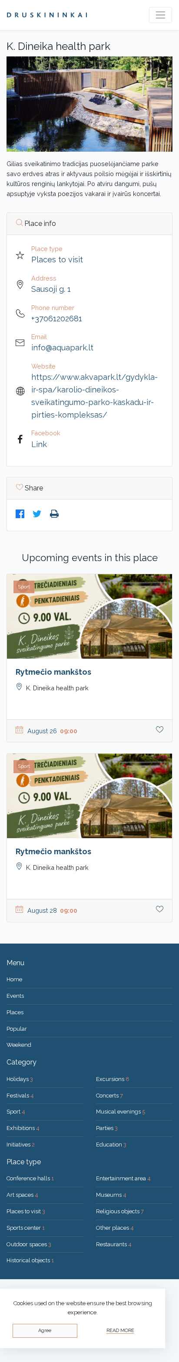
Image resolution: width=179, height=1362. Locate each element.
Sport (16, 1111)
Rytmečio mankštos (53, 671)
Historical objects (30, 1260)
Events (15, 996)
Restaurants (114, 1244)
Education (111, 1144)
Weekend (19, 1045)
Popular (17, 1029)
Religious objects (120, 1211)
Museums (111, 1195)
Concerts (109, 1095)
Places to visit (57, 259)
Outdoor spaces (29, 1244)
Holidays (20, 1079)
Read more (120, 1330)
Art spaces (22, 1195)
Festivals (20, 1095)
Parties (107, 1128)
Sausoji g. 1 (51, 289)
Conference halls (30, 1178)
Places (15, 1012)
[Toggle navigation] (160, 15)
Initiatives (21, 1144)
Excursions (112, 1079)
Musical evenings (120, 1111)
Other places (115, 1228)
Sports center (26, 1228)
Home (14, 979)
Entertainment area (123, 1178)
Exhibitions (23, 1128)
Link (39, 444)
